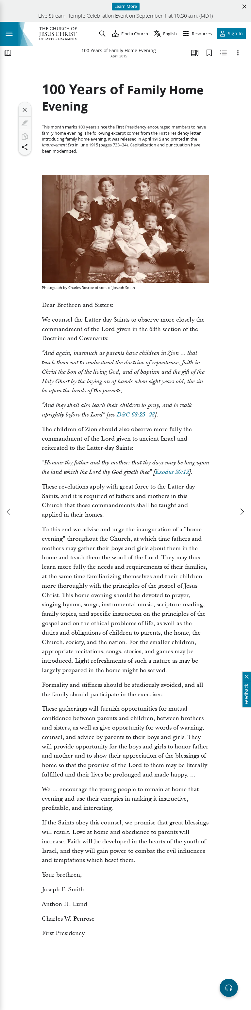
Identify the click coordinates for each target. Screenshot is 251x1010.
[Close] (25, 110)
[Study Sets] (194, 53)
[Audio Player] (229, 988)
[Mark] (25, 123)
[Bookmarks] (209, 53)
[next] (241, 511)
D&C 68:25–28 (136, 415)
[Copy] (25, 136)
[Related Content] (223, 53)
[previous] (9, 511)
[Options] (237, 53)
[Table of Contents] (8, 53)
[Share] (25, 147)
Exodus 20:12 (172, 472)
